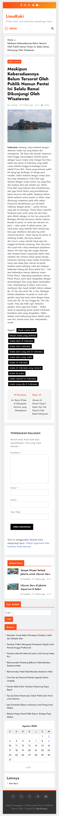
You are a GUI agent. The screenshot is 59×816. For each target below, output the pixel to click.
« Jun (28, 767)
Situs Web (15, 512)
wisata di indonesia (18, 362)
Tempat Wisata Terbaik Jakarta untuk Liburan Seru (35, 572)
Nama (14, 487)
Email (14, 500)
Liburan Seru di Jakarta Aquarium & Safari (33, 587)
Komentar (15, 452)
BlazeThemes (41, 808)
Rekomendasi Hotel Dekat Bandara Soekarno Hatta (29, 671)
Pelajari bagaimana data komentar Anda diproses (28, 544)
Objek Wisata (14, 61)
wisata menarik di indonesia (22, 378)
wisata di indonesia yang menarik (25, 367)
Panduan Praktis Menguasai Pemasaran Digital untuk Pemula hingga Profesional (30, 646)
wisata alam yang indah (20, 357)
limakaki (26, 579)
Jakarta (15, 241)
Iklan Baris (13, 783)
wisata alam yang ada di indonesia (26, 351)
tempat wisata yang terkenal (22, 335)
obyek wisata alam (26, 330)
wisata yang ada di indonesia (23, 384)
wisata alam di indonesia (21, 340)
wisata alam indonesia (20, 346)
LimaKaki (15, 16)
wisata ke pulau (16, 373)
